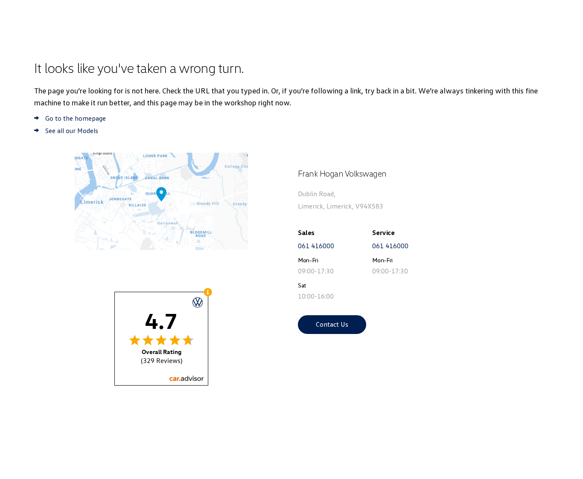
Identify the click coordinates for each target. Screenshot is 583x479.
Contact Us (332, 324)
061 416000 (316, 245)
